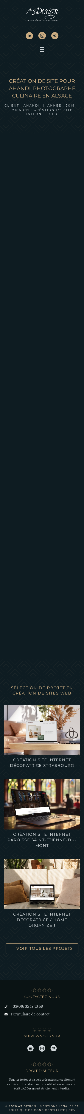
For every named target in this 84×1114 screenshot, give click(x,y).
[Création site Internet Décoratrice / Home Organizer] (42, 884)
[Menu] (42, 49)
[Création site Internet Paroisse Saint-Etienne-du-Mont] (42, 804)
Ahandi (31, 105)
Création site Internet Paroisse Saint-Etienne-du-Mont (42, 840)
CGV (72, 1110)
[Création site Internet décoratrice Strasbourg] (42, 729)
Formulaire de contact (30, 1014)
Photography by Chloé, (24, 406)
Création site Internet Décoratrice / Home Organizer (42, 920)
